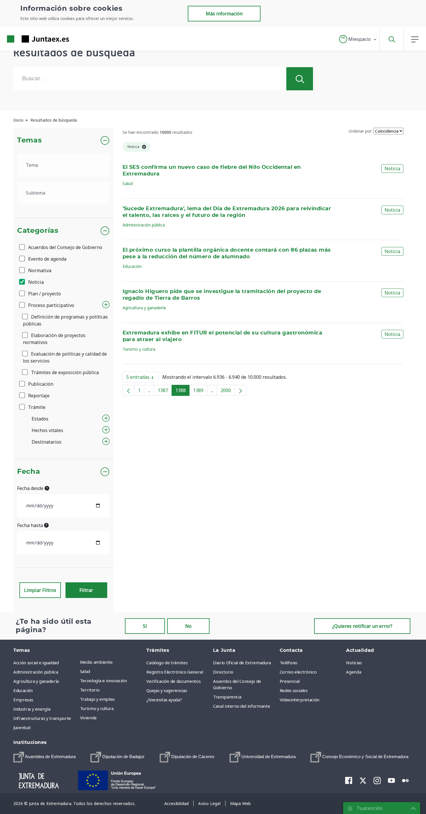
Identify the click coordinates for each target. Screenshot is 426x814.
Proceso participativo (50, 305)
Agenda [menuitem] (353, 672)
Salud (128, 183)
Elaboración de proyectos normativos (54, 338)
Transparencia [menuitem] (227, 697)
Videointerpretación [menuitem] (299, 700)
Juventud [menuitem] (21, 727)
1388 (182, 391)
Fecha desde (31, 488)
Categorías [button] (38, 230)
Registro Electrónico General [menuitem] (174, 672)
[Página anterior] (128, 390)
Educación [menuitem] (23, 690)
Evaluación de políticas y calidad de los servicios (65, 357)
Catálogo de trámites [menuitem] (166, 662)
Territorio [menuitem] (90, 690)
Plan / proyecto (44, 293)
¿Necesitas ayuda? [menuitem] (164, 700)
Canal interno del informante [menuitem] (241, 706)
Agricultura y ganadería (144, 307)
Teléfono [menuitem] (288, 662)
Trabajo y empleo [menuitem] (97, 699)
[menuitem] (44, 757)
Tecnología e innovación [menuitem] (103, 680)
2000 (228, 391)
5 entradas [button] (142, 378)
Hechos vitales (47, 430)
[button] (358, 39)
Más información (224, 13)
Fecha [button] (28, 471)
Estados (40, 419)
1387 (165, 391)
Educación (132, 266)
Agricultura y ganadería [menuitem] (36, 681)
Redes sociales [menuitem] (294, 690)
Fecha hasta (30, 525)
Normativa (39, 270)
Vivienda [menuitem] (88, 717)
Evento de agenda (46, 259)
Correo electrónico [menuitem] (298, 672)
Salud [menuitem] (85, 671)
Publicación (40, 384)
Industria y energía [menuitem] (31, 709)
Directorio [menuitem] (223, 672)
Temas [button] (29, 140)
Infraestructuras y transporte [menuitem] (42, 718)
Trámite (36, 407)
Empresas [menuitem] (23, 700)
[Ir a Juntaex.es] (27, 39)
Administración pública (144, 225)
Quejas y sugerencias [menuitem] (166, 690)
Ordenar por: (360, 131)
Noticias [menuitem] (354, 662)
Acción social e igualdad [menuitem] (36, 662)
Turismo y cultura (139, 349)
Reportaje (38, 395)
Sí (145, 626)
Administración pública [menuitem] (35, 672)
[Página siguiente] (240, 390)
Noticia (35, 282)
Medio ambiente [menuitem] (96, 662)
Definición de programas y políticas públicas (65, 320)
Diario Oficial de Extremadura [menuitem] (242, 662)
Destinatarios (46, 442)
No (188, 626)
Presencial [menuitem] (290, 681)
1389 (200, 391)
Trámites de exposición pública (64, 372)
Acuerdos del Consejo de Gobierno (64, 247)
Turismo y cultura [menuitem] (97, 708)
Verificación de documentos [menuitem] (173, 681)
